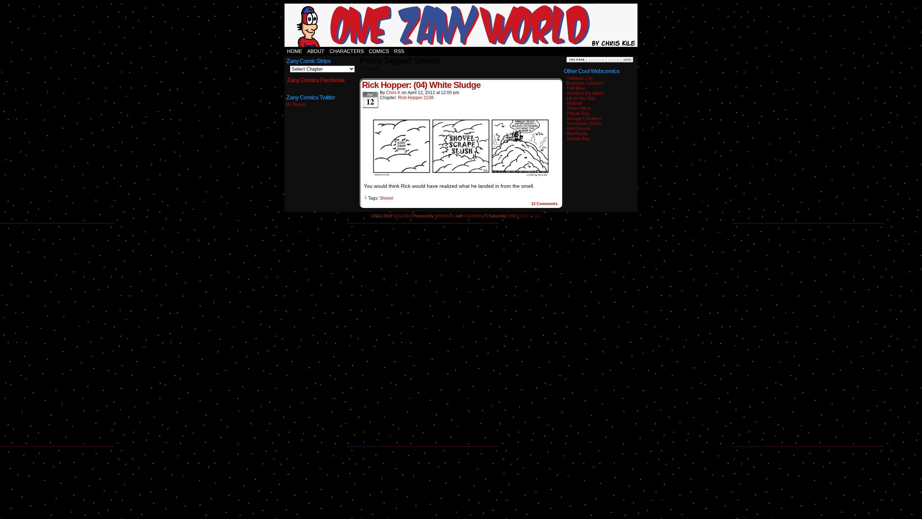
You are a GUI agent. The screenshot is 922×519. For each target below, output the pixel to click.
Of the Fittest (579, 108)
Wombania (577, 133)
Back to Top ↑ (532, 216)
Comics (379, 51)
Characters (347, 51)
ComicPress (474, 216)
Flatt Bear (576, 88)
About (316, 51)
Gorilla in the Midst (585, 93)
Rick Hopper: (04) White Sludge (421, 85)
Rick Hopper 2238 (416, 97)
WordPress (445, 216)
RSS (399, 51)
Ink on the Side (581, 98)
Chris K (393, 92)
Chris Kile (401, 216)
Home (294, 51)
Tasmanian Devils (584, 123)
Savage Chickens (584, 118)
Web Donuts (579, 128)
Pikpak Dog (578, 113)
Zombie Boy (578, 138)
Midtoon (574, 103)
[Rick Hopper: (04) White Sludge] (461, 176)
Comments (544, 203)
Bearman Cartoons (585, 83)
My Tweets (296, 104)
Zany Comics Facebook (316, 80)
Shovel (386, 198)
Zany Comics (461, 25)
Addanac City (580, 78)
